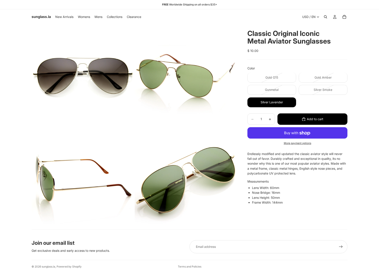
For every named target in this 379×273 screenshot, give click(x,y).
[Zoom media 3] (83, 178)
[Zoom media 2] (186, 75)
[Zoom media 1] (83, 75)
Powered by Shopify (69, 266)
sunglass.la (48, 266)
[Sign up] (340, 246)
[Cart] (344, 17)
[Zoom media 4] (186, 178)
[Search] (325, 17)
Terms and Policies (189, 266)
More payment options (297, 143)
